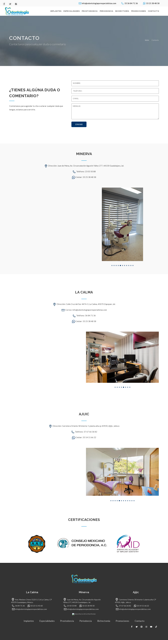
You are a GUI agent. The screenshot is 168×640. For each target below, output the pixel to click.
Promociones (122, 620)
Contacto (139, 620)
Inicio (147, 40)
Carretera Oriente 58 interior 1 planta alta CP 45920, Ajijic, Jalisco (135, 600)
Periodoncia (85, 620)
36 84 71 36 (20, 606)
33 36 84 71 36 (131, 3)
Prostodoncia (67, 620)
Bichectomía (103, 620)
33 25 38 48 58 (152, 3)
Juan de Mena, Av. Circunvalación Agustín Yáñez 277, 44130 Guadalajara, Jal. (82, 600)
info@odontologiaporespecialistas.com (99, 3)
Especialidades (47, 620)
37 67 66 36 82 (125, 606)
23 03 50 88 (72, 606)
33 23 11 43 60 (37, 606)
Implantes (29, 620)
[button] (111, 265)
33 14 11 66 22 (143, 606)
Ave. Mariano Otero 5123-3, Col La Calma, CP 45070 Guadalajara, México (31, 600)
